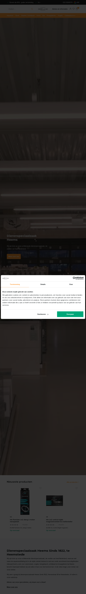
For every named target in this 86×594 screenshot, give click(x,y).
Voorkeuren (41, 314)
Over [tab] (71, 284)
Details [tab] (43, 284)
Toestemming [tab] (15, 284)
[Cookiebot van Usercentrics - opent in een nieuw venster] (74, 278)
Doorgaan (70, 314)
